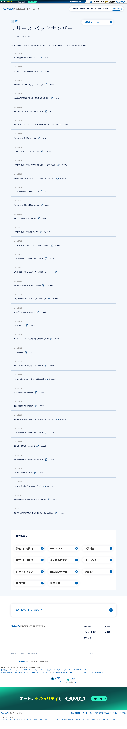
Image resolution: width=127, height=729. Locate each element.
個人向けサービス (104, 720)
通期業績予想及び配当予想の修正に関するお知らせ (30, 499)
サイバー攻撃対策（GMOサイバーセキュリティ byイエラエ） (32, 672)
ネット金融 (86, 720)
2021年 (42, 45)
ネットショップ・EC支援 (24, 720)
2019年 (54, 45)
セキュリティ (48, 720)
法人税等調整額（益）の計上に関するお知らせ (29, 432)
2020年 (48, 45)
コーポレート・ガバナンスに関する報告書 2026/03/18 (31, 339)
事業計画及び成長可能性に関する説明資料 (27, 285)
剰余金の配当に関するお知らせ (23, 392)
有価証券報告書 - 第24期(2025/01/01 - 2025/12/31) (30, 299)
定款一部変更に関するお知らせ (23, 406)
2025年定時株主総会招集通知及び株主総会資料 (29, 379)
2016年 (71, 45)
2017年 (65, 45)
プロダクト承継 (91, 9)
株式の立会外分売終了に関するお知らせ (26, 58)
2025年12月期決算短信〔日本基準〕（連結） (28, 486)
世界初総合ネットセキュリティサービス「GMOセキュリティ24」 (19, 670)
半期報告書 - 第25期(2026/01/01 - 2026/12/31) (29, 84)
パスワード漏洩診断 (45, 670)
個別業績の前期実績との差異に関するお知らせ (29, 459)
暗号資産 (94, 720)
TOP (12, 36)
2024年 (24, 45)
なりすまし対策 (82, 672)
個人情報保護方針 (32, 653)
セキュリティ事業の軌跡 (96, 672)
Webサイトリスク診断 (60, 670)
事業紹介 (82, 9)
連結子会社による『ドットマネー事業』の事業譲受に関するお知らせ (36, 125)
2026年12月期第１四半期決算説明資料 (26, 232)
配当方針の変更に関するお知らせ (24, 446)
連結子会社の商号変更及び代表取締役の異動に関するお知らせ (33, 513)
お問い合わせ (116, 9)
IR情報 (100, 9)
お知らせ (106, 9)
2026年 (13, 45)
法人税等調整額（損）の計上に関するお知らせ (29, 258)
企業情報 (75, 9)
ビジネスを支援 (38, 720)
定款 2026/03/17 (19, 325)
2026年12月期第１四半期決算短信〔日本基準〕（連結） (31, 245)
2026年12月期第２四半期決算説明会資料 (27, 151)
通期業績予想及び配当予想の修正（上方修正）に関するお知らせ (34, 178)
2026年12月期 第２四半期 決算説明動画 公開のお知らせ (32, 98)
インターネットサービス (8, 720)
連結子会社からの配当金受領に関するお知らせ (29, 111)
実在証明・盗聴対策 (6, 672)
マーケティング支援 (60, 720)
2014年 (83, 45)
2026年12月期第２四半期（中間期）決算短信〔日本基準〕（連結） (35, 165)
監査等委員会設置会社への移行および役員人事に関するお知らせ (34, 419)
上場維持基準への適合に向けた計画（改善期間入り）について (33, 272)
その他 (113, 720)
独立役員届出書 (19, 352)
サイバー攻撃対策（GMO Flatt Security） (63, 672)
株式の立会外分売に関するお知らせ (25, 138)
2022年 (36, 45)
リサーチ (70, 720)
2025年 (18, 45)
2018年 (60, 45)
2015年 (77, 45)
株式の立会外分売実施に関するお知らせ (26, 71)
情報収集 (78, 720)
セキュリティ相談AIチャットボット (79, 670)
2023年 (30, 45)
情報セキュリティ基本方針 (17, 653)
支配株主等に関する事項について (24, 312)
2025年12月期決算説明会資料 (23, 473)
